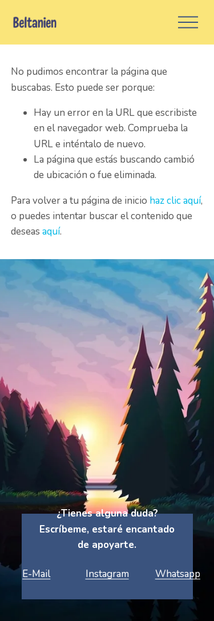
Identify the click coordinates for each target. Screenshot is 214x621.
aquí (51, 231)
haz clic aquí (175, 200)
